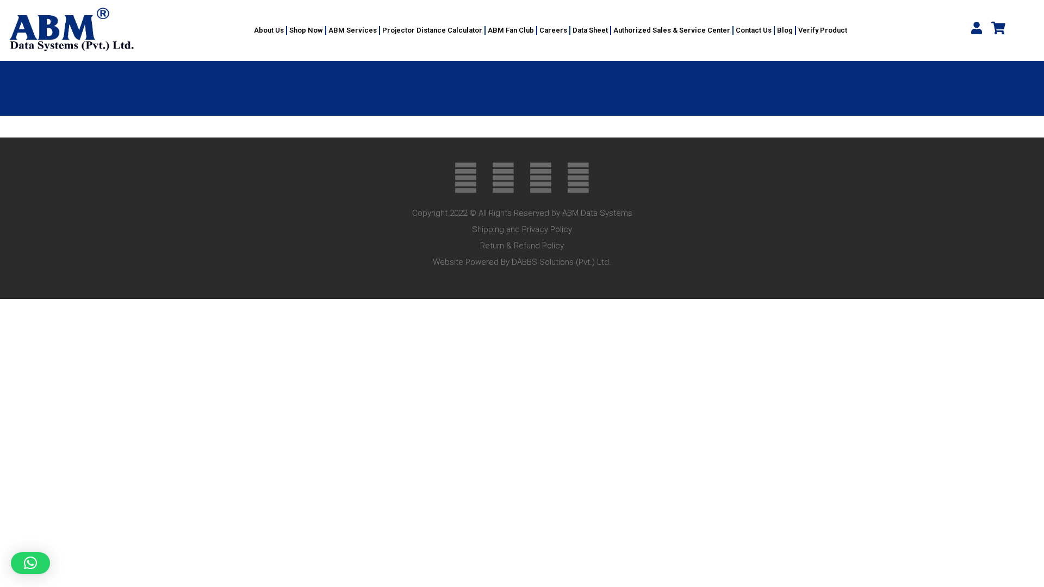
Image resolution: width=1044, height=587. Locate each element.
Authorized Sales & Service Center (671, 30)
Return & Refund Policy (522, 246)
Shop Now (306, 30)
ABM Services (352, 30)
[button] (30, 563)
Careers (553, 30)
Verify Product (822, 30)
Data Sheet (590, 30)
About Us (269, 30)
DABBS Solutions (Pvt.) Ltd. (561, 262)
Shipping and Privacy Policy (522, 229)
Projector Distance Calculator (432, 30)
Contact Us (754, 30)
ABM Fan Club (511, 30)
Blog (785, 30)
